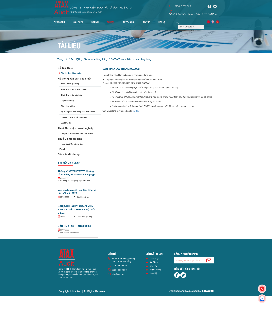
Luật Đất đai (66, 122)
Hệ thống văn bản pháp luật (74, 78)
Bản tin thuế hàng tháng (95, 59)
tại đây (136, 110)
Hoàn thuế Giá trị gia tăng (72, 143)
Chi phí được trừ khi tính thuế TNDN (77, 133)
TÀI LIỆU (75, 59)
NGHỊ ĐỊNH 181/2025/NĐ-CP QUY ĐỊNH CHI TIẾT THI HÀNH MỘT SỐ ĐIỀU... (76, 209)
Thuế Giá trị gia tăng (70, 83)
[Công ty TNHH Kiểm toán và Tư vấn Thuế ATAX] (61, 8)
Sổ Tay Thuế (117, 59)
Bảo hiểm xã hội (68, 106)
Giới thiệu (154, 258)
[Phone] (265, 289)
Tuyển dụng (155, 269)
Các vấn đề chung (69, 154)
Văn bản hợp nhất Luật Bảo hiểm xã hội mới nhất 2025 (77, 191)
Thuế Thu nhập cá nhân (71, 95)
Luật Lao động (67, 100)
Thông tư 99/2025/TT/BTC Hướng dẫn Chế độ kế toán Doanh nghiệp (76, 173)
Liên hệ (153, 273)
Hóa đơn (63, 149)
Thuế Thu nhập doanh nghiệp (74, 89)
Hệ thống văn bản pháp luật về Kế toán (78, 111)
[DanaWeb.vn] (207, 290)
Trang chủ (59, 22)
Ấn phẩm (154, 262)
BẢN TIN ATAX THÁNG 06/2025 (74, 226)
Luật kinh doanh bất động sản (74, 117)
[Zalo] (265, 298)
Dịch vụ (153, 265)
